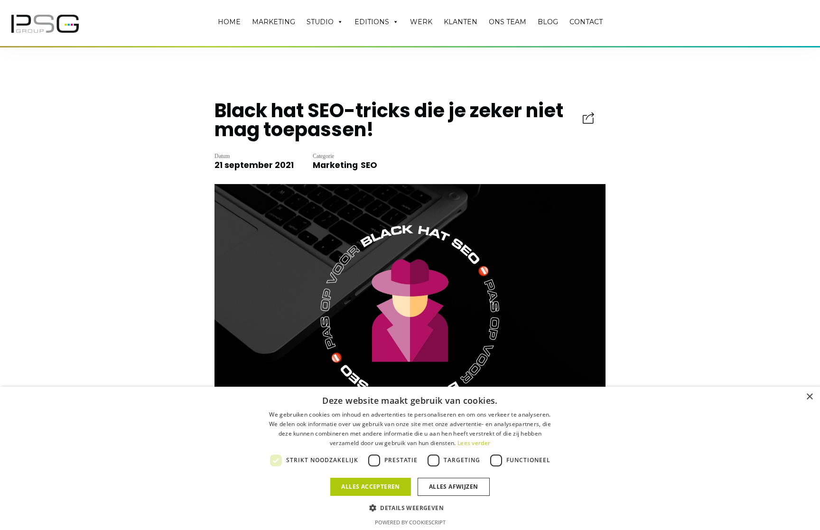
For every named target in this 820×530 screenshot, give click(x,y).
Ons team (507, 22)
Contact (586, 22)
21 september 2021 (254, 165)
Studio (320, 22)
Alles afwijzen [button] (453, 487)
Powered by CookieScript (410, 522)
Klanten (460, 22)
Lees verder (473, 443)
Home (229, 22)
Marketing (273, 22)
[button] (410, 507)
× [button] (809, 396)
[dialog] (410, 458)
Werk (421, 22)
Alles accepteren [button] (370, 487)
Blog (548, 22)
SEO (369, 165)
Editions (371, 22)
